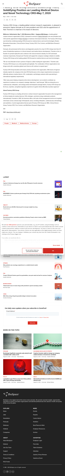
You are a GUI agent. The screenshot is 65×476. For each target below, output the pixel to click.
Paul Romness (6, 266)
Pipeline (5, 351)
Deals (35, 376)
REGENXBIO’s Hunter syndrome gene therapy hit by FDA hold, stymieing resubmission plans (26, 193)
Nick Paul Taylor (6, 287)
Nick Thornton (23, 38)
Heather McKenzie (7, 185)
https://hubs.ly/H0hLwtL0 (13, 112)
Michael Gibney (50, 382)
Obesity (5, 205)
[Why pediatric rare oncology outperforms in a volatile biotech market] (58, 266)
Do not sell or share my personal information (32, 250)
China (4, 294)
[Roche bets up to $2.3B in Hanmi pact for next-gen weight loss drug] (58, 208)
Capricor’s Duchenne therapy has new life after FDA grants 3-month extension (23, 183)
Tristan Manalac (6, 208)
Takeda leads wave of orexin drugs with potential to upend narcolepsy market (22, 285)
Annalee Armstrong (7, 297)
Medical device (24, 123)
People (6, 123)
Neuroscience (7, 283)
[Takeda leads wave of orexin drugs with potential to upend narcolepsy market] (58, 286)
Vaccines (5, 215)
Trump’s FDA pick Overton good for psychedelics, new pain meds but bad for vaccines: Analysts (27, 275)
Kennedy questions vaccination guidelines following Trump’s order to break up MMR (24, 217)
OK (53, 250)
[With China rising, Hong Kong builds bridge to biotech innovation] (58, 297)
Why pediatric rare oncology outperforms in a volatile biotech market (20, 265)
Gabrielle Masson (20, 382)
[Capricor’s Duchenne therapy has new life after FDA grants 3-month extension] (58, 184)
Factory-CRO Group (42, 34)
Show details (56, 245)
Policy (5, 376)
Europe (34, 123)
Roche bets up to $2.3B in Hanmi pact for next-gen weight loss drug (20, 207)
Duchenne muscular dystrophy (42, 351)
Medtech (14, 123)
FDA (4, 181)
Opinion (5, 263)
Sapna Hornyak (42, 36)
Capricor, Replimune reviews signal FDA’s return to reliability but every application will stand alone (28, 254)
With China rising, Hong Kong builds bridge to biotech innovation (19, 296)
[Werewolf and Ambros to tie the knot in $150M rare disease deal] (47, 367)
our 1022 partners (11, 224)
